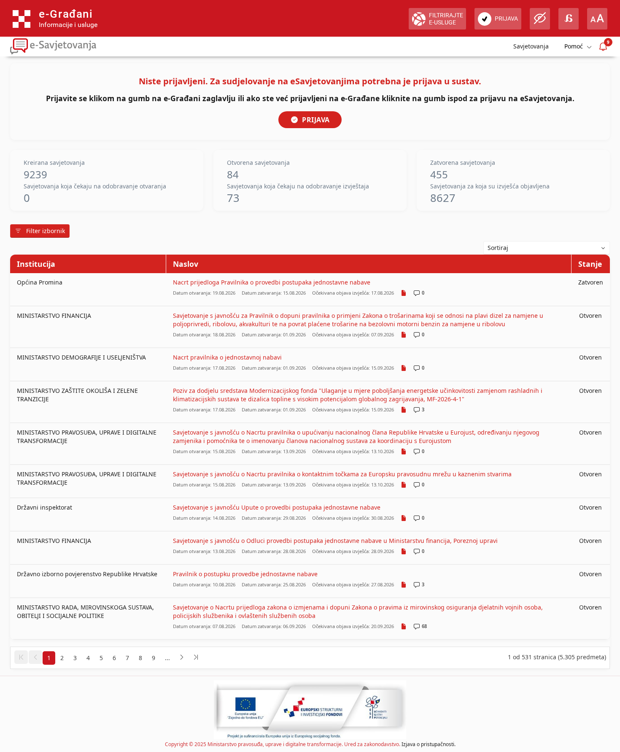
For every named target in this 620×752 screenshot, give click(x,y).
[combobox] (546, 248)
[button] (21, 657)
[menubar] (577, 46)
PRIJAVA (316, 119)
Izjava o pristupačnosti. (429, 744)
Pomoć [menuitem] (573, 46)
